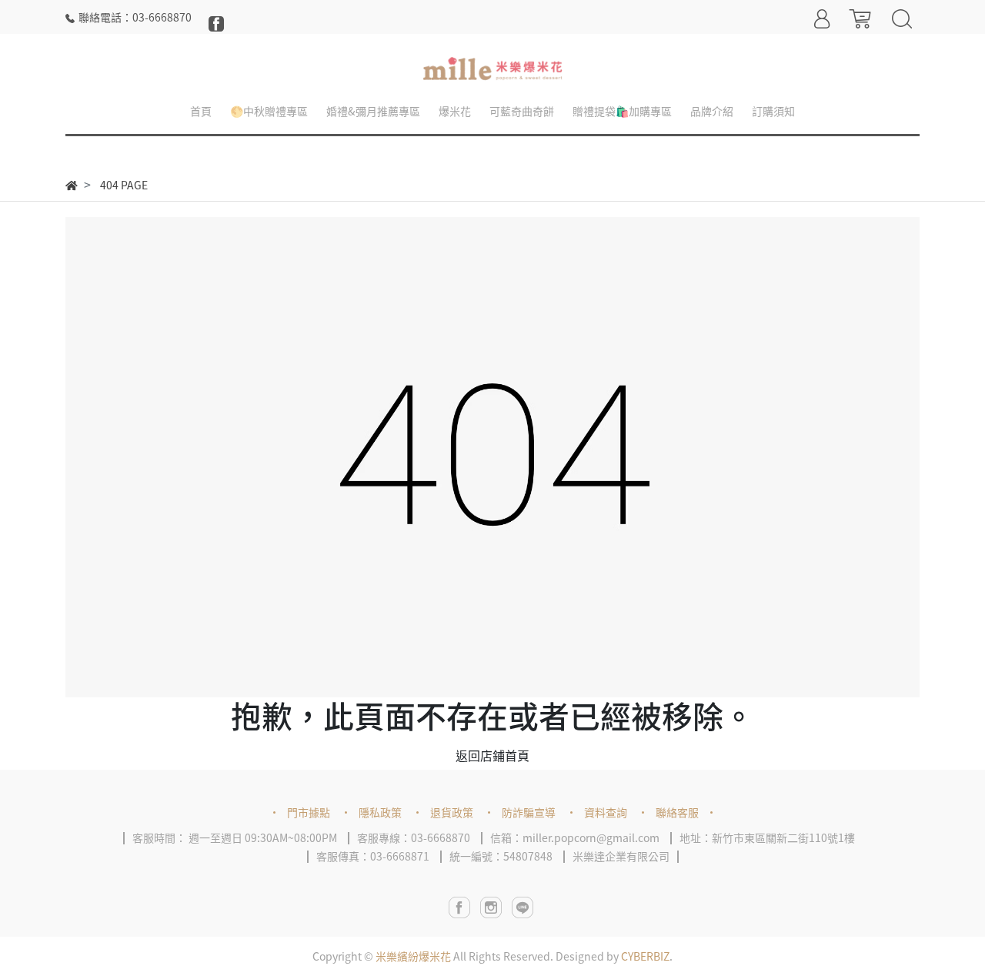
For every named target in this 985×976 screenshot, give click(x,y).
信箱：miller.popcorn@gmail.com (574, 837)
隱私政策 (380, 812)
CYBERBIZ (645, 956)
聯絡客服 (677, 812)
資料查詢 (605, 812)
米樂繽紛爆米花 (413, 956)
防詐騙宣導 (529, 812)
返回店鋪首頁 (492, 755)
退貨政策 (451, 812)
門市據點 (308, 812)
